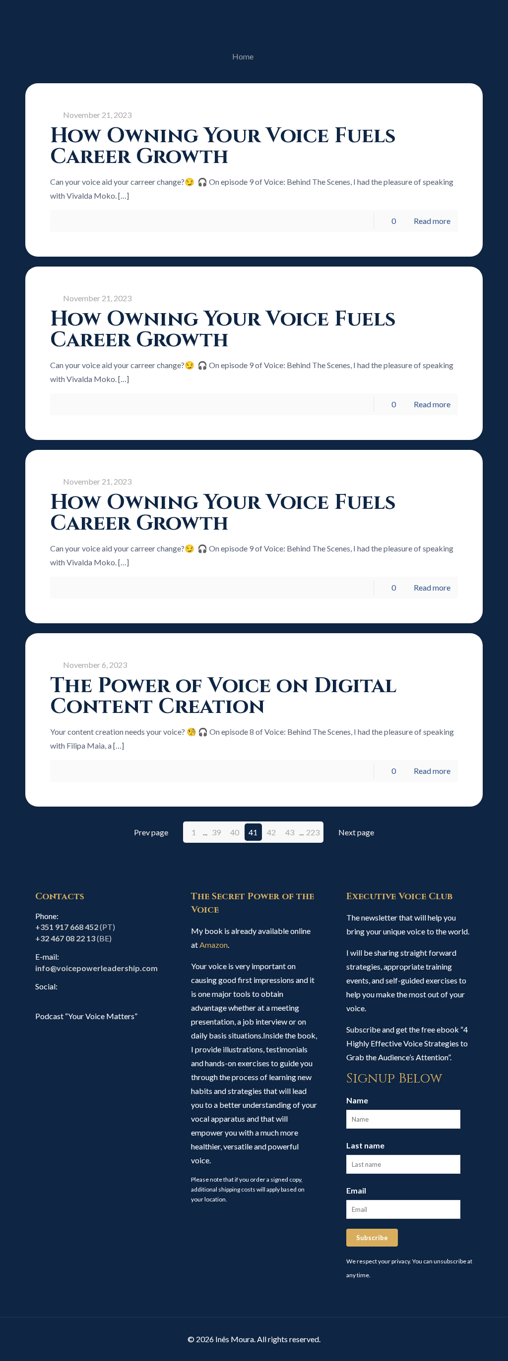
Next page (356, 832)
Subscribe (372, 1238)
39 (216, 832)
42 (271, 832)
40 (234, 832)
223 (312, 832)
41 (253, 832)
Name (357, 1100)
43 (289, 832)
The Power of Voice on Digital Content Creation (223, 696)
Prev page (151, 832)
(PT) (75, 926)
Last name (365, 1145)
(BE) (73, 938)
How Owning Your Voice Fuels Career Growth (223, 146)
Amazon (213, 944)
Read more (432, 220)
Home (243, 56)
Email (356, 1190)
